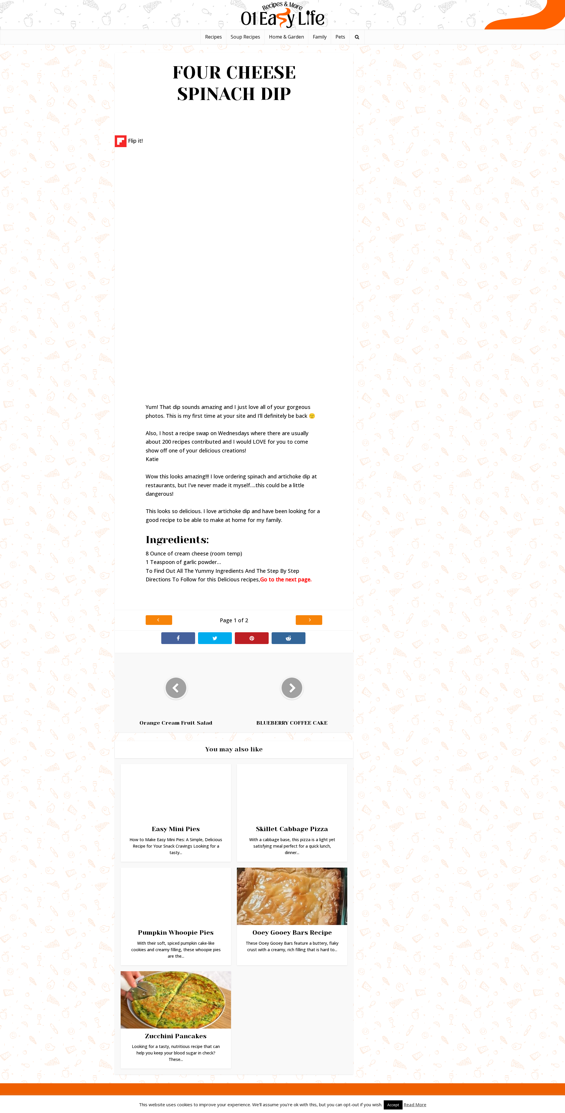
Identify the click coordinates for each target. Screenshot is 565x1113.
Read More (415, 1104)
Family (320, 37)
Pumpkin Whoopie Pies (176, 932)
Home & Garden (286, 37)
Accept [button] (393, 1104)
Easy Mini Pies (176, 829)
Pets (340, 37)
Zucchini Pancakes (176, 1036)
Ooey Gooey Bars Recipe (292, 932)
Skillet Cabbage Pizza (292, 829)
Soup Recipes (245, 37)
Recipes (213, 37)
